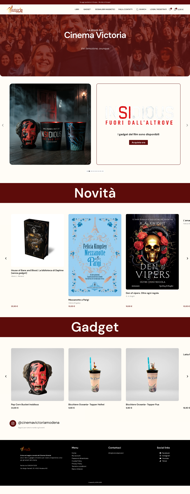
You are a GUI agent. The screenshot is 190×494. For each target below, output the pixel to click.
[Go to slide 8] (100, 173)
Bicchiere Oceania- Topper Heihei (86, 406)
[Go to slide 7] (98, 173)
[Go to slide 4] (93, 173)
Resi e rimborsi (77, 471)
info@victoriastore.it (116, 455)
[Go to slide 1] (87, 173)
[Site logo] (14, 9)
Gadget (95, 329)
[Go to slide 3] (91, 173)
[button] (3, 126)
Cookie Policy (77, 463)
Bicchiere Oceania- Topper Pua (142, 406)
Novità (95, 195)
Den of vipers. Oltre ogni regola (142, 295)
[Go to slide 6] (96, 173)
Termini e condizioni (79, 468)
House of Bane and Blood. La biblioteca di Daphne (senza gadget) (37, 273)
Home (74, 455)
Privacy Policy (77, 466)
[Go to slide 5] (95, 173)
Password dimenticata (80, 460)
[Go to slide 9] (102, 173)
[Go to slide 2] (89, 173)
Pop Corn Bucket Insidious (25, 406)
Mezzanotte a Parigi (78, 301)
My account (76, 458)
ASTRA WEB (98, 484)
